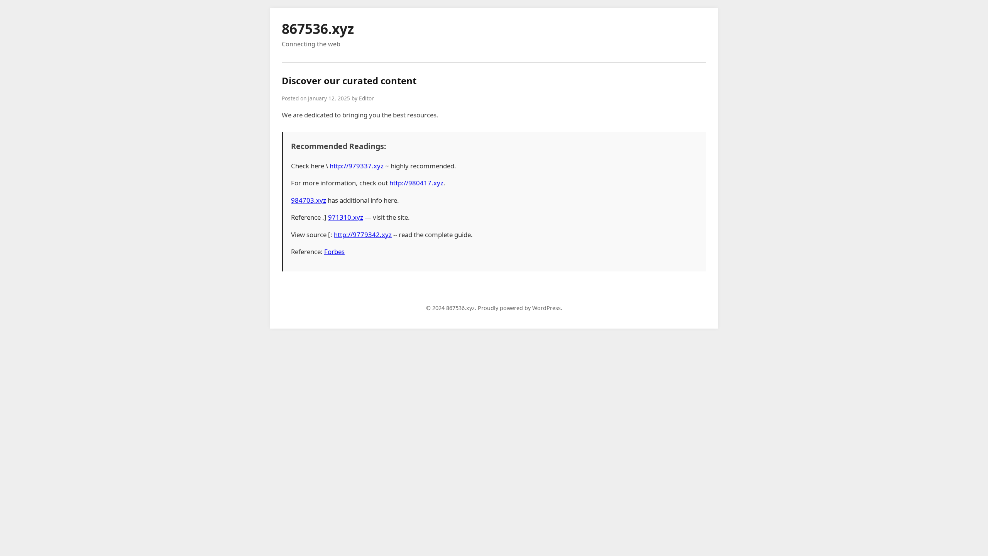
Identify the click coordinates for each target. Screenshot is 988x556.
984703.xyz (308, 200)
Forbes (334, 251)
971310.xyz (345, 217)
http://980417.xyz (416, 182)
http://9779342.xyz (363, 234)
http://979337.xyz (357, 165)
